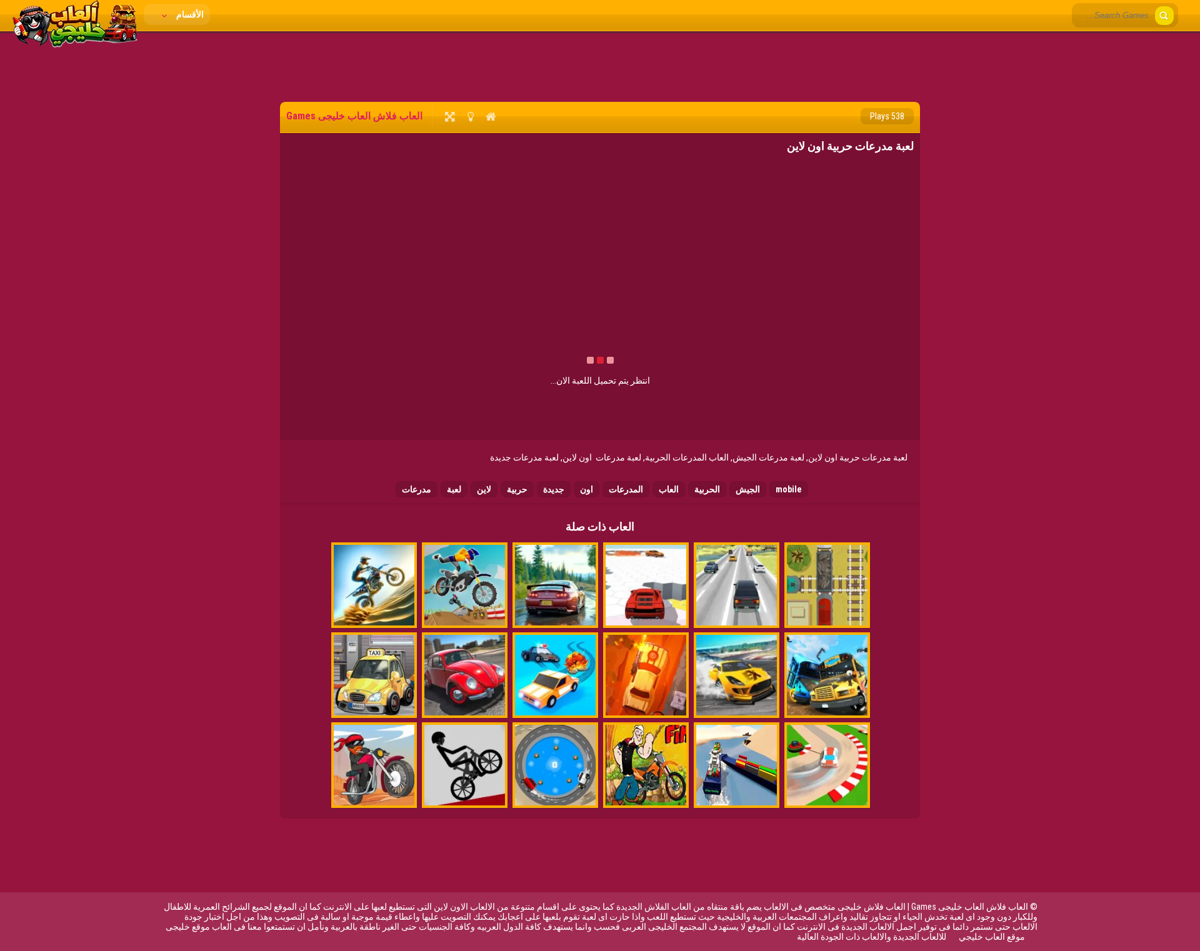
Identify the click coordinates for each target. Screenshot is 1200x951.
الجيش (748, 489)
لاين (484, 489)
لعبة (454, 489)
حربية (517, 489)
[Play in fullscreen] (450, 116)
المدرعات (626, 489)
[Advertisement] (600, 65)
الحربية (707, 489)
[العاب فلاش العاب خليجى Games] (75, 44)
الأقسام (189, 14)
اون (586, 489)
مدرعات (416, 489)
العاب (669, 489)
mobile (789, 489)
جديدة (553, 489)
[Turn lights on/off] (470, 116)
